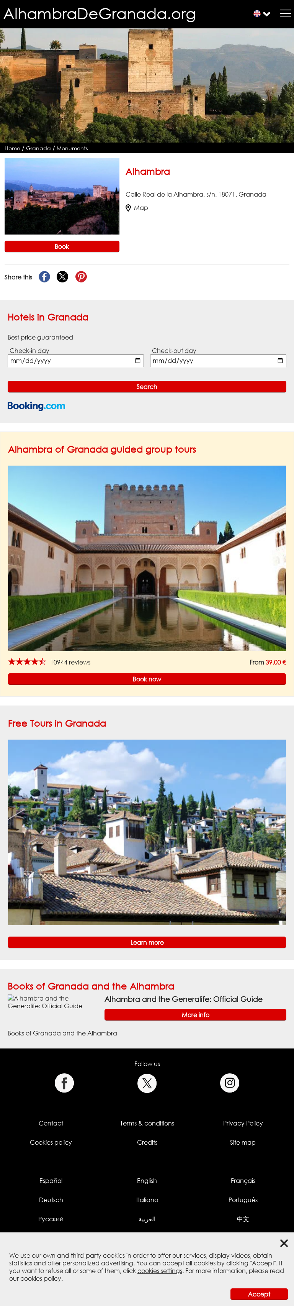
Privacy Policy (243, 1123)
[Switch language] (257, 14)
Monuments (72, 148)
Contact (51, 1123)
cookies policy (40, 1278)
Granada (38, 148)
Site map (243, 1142)
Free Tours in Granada (57, 722)
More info (195, 1015)
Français (243, 1181)
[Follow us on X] (147, 1083)
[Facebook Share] (44, 277)
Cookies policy (51, 1142)
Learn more (147, 942)
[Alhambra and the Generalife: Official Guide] (53, 1002)
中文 (243, 1219)
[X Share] (63, 277)
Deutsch (51, 1200)
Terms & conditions (147, 1123)
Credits (147, 1142)
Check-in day (29, 350)
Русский (51, 1219)
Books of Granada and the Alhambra (91, 985)
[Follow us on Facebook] (64, 1083)
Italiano (147, 1200)
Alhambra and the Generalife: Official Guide (184, 998)
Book (62, 246)
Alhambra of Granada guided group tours (102, 448)
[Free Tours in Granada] (147, 832)
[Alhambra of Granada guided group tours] (147, 558)
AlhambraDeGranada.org (99, 13)
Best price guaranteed (40, 337)
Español (50, 1181)
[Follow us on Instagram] (230, 1083)
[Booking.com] (36, 406)
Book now (147, 679)
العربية (147, 1219)
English (147, 1181)
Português (243, 1200)
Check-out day (174, 350)
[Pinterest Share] (81, 277)
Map (141, 208)
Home (12, 148)
